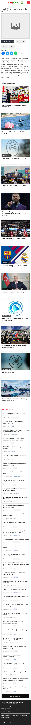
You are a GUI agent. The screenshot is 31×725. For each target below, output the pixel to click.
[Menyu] (2, 3)
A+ (4, 46)
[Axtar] (28, 2)
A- (11, 46)
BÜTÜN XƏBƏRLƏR (15, 696)
